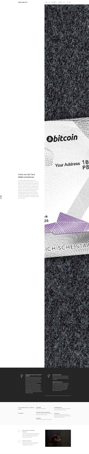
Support (60, 2)
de (63, 2)
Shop (46, 2)
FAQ (49, 2)
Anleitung (53, 2)
